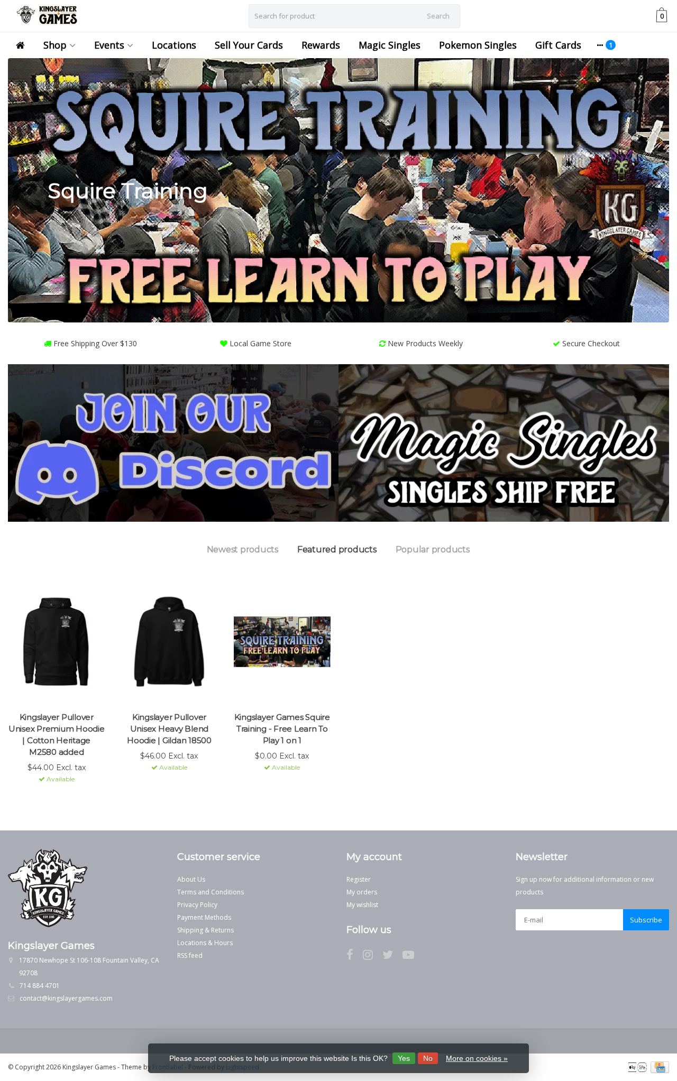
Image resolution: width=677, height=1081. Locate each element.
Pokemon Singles (478, 45)
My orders (361, 892)
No (428, 1058)
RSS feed (190, 955)
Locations (174, 45)
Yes (404, 1058)
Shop (55, 45)
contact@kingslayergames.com (66, 998)
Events (109, 45)
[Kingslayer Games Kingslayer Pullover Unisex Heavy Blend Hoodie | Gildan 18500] (169, 641)
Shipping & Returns (205, 930)
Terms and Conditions (210, 892)
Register (358, 879)
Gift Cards (558, 45)
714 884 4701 (40, 985)
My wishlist (362, 904)
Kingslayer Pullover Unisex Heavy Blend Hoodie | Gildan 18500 (169, 728)
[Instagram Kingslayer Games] (372, 956)
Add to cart (52, 798)
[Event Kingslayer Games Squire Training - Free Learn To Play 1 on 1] (282, 641)
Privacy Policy (197, 904)
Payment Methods (204, 917)
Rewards (320, 45)
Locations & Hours (205, 942)
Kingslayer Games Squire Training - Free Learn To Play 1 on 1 (282, 728)
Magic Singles (389, 45)
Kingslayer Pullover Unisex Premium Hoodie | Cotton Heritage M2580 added (56, 734)
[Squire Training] (338, 190)
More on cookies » (477, 1058)
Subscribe (646, 920)
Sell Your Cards (249, 45)
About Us (191, 879)
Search (438, 16)
